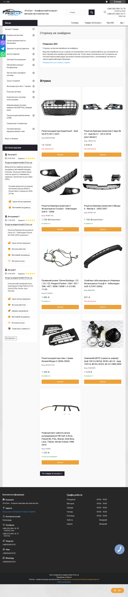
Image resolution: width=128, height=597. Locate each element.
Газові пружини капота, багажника (16, 42)
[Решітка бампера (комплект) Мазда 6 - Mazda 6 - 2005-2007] (102, 182)
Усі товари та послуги (51, 474)
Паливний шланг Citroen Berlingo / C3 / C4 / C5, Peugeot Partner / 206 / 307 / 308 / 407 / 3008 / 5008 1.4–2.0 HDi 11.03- (60, 285)
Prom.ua (76, 575)
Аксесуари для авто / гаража (19, 86)
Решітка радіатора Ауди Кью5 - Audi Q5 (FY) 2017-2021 (60, 132)
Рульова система (14, 92)
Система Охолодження (16, 60)
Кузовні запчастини (15, 35)
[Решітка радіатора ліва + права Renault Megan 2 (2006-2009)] (60, 334)
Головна (74, 23)
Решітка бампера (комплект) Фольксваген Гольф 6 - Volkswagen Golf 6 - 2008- (59, 209)
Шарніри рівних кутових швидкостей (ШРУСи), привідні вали (19, 107)
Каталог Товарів (11, 29)
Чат (119, 590)
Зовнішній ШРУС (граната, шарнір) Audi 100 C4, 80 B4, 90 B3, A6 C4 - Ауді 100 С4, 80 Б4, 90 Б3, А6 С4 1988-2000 (102, 361)
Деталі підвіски (13, 54)
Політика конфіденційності (89, 579)
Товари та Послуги (92, 23)
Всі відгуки (10, 338)
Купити (60, 155)
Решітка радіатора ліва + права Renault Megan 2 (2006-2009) (57, 359)
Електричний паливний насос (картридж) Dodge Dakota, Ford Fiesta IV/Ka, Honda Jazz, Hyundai (20, 287)
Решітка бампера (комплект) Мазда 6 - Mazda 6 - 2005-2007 (102, 207)
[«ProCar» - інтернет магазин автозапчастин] (12, 12)
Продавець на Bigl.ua (64, 577)
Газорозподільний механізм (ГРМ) (18, 116)
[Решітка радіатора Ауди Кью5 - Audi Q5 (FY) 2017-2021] (60, 107)
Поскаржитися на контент (70, 579)
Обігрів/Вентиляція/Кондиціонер (15, 66)
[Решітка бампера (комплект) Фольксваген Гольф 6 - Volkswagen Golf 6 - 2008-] (60, 182)
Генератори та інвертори (17, 123)
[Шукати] (92, 12)
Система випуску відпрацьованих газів (16, 130)
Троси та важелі (13, 81)
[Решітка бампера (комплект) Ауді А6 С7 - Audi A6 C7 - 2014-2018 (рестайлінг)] (102, 107)
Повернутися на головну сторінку (56, 63)
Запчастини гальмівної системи (16, 74)
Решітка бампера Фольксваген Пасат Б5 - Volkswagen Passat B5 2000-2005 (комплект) (20, 232)
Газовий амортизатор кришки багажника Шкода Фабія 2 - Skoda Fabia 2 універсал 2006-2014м (20, 190)
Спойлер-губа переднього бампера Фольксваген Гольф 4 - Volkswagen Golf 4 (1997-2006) (102, 283)
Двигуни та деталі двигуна (18, 48)
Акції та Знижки (11, 139)
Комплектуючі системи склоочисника (16, 98)
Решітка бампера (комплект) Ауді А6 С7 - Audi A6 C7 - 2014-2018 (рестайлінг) (102, 134)
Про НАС (110, 23)
